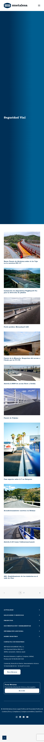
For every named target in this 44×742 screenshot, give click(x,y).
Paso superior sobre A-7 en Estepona (18, 479)
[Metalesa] (15, 5)
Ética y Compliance (14, 712)
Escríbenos (12, 672)
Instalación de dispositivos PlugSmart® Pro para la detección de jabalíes (20, 291)
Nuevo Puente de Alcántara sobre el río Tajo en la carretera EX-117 (21, 262)
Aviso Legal (16, 709)
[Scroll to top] (4, 737)
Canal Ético (38, 712)
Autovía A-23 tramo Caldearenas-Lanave (19, 542)
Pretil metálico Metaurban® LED (16, 327)
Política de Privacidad (28, 709)
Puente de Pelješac (11, 418)
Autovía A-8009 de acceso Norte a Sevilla (19, 383)
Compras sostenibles (27, 712)
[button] (39, 5)
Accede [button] (22, 691)
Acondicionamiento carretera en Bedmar (19, 510)
